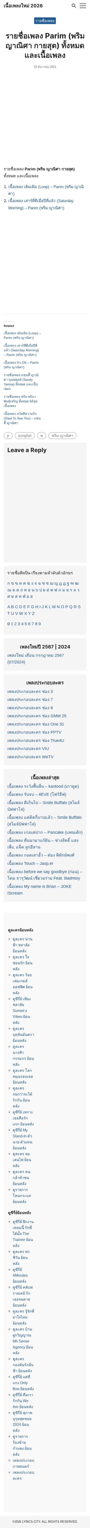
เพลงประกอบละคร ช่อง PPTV (34, 732)
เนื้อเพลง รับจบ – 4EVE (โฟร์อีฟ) (36, 794)
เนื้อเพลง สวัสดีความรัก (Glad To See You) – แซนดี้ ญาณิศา (22, 418)
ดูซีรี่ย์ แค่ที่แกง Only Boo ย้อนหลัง (23, 1383)
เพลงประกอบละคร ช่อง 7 (30, 699)
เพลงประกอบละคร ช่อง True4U (35, 740)
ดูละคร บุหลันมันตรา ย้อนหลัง (23, 1034)
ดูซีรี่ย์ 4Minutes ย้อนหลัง (20, 1275)
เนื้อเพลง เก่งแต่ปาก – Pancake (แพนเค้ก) (45, 832)
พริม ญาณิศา (62, 435)
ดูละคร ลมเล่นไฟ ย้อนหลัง (22, 1160)
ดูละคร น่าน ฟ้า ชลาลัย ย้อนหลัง (22, 945)
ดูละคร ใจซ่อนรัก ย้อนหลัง (22, 963)
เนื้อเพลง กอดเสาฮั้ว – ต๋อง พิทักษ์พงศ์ (40, 855)
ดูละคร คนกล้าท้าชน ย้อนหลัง (21, 1178)
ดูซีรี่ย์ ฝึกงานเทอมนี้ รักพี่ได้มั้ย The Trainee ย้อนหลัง (23, 1234)
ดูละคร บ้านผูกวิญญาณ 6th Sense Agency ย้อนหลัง (23, 1341)
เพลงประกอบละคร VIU (28, 748)
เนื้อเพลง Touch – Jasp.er (30, 863)
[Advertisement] (45, 118)
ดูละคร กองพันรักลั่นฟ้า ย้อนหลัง (23, 1365)
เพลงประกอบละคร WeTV (30, 757)
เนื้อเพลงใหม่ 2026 (23, 6)
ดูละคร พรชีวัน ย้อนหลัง (21, 1257)
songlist (25, 435)
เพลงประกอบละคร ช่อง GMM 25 (36, 716)
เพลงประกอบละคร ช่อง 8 (30, 708)
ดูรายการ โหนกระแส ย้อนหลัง (22, 1196)
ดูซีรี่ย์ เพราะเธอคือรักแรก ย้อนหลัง (23, 1118)
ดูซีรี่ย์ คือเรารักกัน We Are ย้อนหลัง (23, 1401)
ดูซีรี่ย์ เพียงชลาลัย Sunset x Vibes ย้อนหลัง (22, 1011)
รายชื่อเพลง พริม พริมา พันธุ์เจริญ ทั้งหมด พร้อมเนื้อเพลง (20, 401)
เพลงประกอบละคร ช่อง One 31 (35, 724)
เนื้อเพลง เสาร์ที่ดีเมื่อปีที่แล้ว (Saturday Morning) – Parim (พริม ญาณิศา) (21, 350)
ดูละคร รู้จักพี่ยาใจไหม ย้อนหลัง (23, 1317)
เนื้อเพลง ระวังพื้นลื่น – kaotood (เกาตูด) (43, 786)
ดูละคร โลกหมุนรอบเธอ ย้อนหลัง (23, 1076)
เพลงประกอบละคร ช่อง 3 (30, 691)
